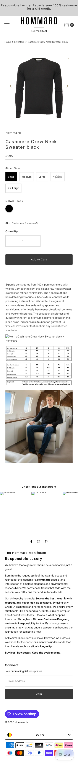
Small (11, 176)
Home (8, 42)
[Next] (67, 86)
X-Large (57, 176)
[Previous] (11, 86)
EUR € (40, 734)
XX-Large (13, 188)
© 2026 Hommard (15, 722)
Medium (26, 176)
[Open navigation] (7, 25)
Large (42, 176)
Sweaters (19, 42)
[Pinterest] (46, 541)
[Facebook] (31, 541)
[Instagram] (38, 541)
